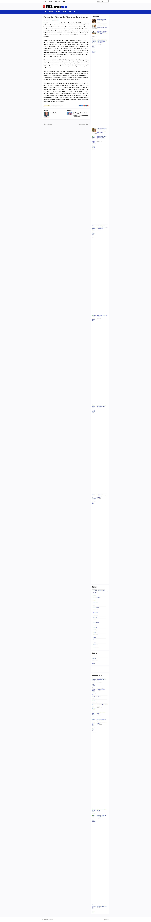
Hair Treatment (95, 602)
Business (94, 595)
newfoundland (58, 105)
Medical (94, 637)
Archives (99, 590)
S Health (93, 700)
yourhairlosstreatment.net (49, 919)
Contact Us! (50, 1)
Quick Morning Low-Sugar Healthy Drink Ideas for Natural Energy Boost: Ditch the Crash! (102, 26)
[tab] (94, 590)
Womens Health (95, 647)
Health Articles (95, 612)
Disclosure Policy (57, 1)
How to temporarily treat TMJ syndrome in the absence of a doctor (101, 679)
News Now (64, 11)
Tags (103, 590)
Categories (95, 590)
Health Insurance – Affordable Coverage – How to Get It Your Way (80, 113)
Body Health (58, 11)
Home (45, 1)
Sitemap (63, 1)
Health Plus (95, 627)
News (94, 639)
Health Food (95, 617)
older (62, 105)
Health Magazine (96, 622)
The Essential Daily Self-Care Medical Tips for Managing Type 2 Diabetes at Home (102, 227)
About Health (51, 11)
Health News (95, 624)
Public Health (95, 644)
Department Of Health (47, 105)
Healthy (94, 632)
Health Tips (95, 629)
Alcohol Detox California (96, 696)
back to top (106, 919)
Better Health (95, 592)
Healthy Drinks (95, 634)
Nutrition (94, 642)
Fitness (94, 600)
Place (70, 11)
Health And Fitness (96, 607)
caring (55, 105)
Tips (74, 11)
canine (52, 105)
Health (94, 605)
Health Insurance (96, 619)
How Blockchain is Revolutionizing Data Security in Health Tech (102, 496)
